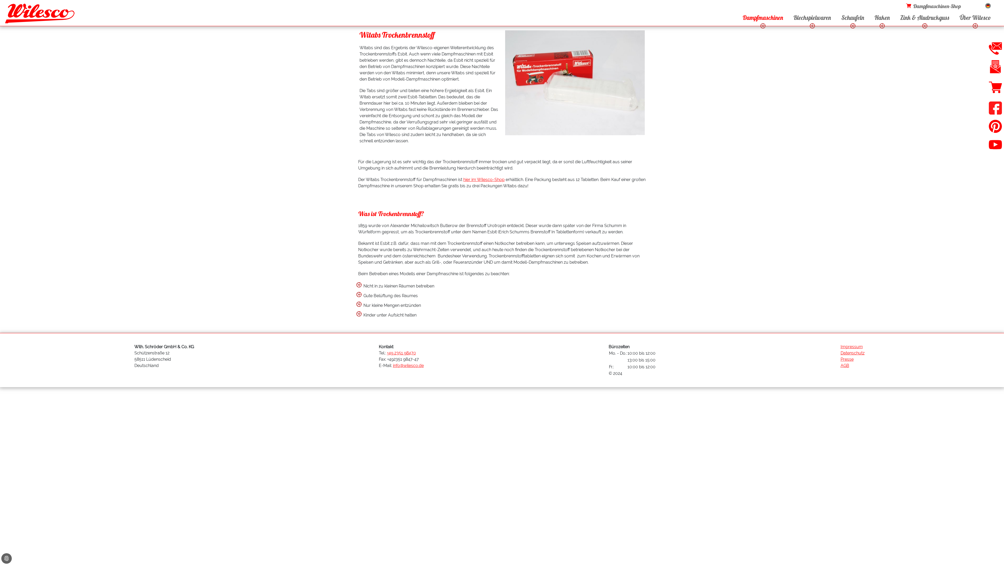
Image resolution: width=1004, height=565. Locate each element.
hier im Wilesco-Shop (484, 179)
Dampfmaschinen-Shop (937, 6)
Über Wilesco (975, 17)
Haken (882, 17)
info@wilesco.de (408, 365)
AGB (845, 365)
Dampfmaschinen (763, 17)
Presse (847, 359)
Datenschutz (853, 353)
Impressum (852, 346)
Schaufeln (852, 17)
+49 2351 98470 (401, 353)
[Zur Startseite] (40, 15)
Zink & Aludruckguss (924, 17)
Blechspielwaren (812, 17)
